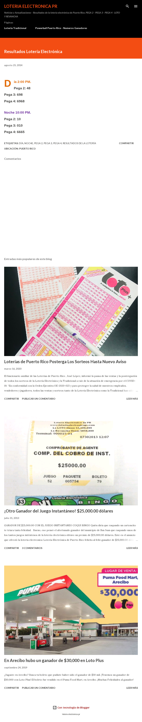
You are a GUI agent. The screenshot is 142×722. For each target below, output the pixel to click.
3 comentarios (32, 547)
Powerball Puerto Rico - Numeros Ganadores (61, 28)
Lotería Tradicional (15, 28)
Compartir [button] (126, 143)
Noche (28, 143)
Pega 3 (48, 143)
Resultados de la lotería (79, 143)
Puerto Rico (27, 148)
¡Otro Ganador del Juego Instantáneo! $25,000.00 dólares (58, 510)
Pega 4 (57, 143)
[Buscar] (127, 6)
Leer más (132, 398)
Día (21, 143)
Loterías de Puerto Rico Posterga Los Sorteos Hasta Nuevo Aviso (65, 361)
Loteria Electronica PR (30, 6)
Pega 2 (38, 143)
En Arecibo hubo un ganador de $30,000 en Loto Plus (54, 660)
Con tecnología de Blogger (73, 707)
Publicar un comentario (38, 398)
